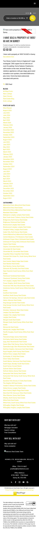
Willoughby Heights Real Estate (13, 405)
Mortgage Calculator (11, 428)
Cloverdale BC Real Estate (11, 249)
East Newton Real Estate (11, 264)
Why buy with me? (10, 425)
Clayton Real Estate (9, 244)
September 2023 (8, 196)
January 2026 (7, 127)
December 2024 (8, 159)
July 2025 (6, 142)
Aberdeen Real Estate (10, 212)
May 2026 (6, 118)
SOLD (34, 13)
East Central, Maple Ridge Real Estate (15, 261)
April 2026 (6, 120)
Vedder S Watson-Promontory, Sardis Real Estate (19, 386)
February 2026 (8, 125)
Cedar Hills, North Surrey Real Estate (15, 232)
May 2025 (6, 147)
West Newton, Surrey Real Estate (14, 395)
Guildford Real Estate (10, 293)
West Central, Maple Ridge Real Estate (16, 390)
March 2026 (7, 123)
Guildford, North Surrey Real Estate (14, 295)
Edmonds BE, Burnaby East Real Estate (16, 268)
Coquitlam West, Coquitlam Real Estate (16, 254)
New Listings (7, 94)
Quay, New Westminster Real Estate (15, 342)
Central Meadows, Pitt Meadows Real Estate (18, 237)
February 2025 (8, 154)
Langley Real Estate (9, 317)
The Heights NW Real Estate (12, 383)
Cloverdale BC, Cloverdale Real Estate (19, 47)
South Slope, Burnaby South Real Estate (16, 364)
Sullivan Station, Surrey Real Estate (14, 371)
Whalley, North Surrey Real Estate (14, 398)
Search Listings (9, 430)
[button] (11, 482)
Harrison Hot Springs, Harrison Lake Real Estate (19, 298)
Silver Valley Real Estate (11, 359)
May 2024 (6, 176)
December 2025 (8, 130)
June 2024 (6, 174)
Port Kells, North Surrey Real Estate (15, 339)
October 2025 (7, 135)
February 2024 (8, 183)
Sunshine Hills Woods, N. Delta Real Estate (17, 381)
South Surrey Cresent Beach (12, 366)
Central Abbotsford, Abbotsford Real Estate (17, 234)
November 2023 (8, 191)
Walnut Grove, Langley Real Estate (14, 388)
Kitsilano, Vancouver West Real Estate (15, 310)
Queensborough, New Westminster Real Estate (18, 346)
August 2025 (7, 140)
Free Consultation (10, 432)
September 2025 (8, 137)
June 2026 (6, 115)
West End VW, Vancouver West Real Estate (17, 393)
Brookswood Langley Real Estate (14, 225)
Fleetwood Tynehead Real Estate (14, 276)
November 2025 (8, 132)
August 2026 (7, 110)
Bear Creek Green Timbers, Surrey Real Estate (18, 217)
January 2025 (7, 157)
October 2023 (7, 193)
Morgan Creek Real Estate (11, 320)
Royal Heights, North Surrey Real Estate (16, 351)
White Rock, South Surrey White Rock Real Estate (19, 403)
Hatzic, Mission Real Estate (12, 300)
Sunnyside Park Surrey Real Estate (14, 373)
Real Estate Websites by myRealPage (24, 490)
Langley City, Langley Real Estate (14, 315)
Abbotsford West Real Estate (13, 208)
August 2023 (7, 198)
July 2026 (6, 113)
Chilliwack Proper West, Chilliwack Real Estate (18, 239)
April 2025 (6, 149)
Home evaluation (9, 446)
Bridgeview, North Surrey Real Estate (15, 220)
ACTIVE (27, 13)
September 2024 (8, 166)
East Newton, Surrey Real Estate (13, 266)
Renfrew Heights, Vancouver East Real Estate (18, 349)
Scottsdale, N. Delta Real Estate (13, 356)
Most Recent (7, 108)
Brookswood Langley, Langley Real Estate (17, 227)
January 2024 (7, 186)
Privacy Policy (9, 490)
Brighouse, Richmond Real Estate (14, 222)
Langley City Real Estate (11, 312)
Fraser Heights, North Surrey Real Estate (16, 283)
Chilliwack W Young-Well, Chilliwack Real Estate (19, 242)
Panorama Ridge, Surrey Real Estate (15, 337)
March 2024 (7, 181)
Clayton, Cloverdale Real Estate (13, 247)
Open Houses (7, 96)
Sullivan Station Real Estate (12, 368)
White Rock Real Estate (11, 400)
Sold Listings (7, 101)
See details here (8, 57)
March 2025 (7, 152)
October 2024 (7, 164)
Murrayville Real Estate (10, 327)
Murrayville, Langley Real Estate (13, 329)
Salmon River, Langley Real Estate (14, 354)
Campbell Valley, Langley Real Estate (15, 229)
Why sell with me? (10, 444)
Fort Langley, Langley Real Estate (14, 281)
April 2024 (6, 179)
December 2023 (8, 188)
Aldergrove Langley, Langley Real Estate (16, 215)
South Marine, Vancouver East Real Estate (17, 361)
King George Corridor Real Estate (14, 303)
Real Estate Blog (8, 99)
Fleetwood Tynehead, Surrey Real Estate (16, 278)
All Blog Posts (8, 91)
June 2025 (6, 144)
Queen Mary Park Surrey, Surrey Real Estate (17, 344)
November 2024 (8, 162)
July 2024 (6, 171)
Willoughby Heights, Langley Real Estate (16, 407)
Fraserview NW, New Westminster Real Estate (18, 286)
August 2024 (7, 169)
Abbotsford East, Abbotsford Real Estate (16, 205)
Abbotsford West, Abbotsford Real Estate (17, 210)
